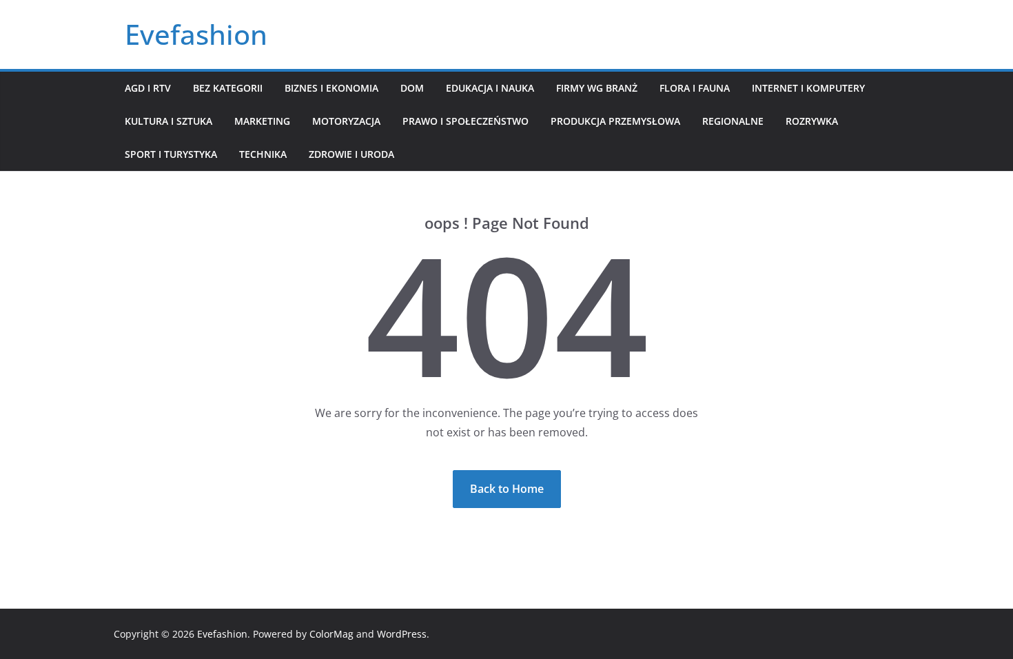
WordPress (402, 633)
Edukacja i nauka (490, 87)
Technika (263, 154)
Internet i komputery (808, 87)
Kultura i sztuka (168, 121)
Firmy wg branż (596, 87)
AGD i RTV (148, 87)
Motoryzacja (346, 121)
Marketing (262, 121)
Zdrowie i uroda (351, 154)
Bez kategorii (228, 87)
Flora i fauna (694, 87)
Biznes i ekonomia (331, 87)
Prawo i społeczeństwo (465, 121)
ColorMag (331, 633)
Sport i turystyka (171, 154)
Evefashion (196, 34)
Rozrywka (812, 121)
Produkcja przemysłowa (615, 121)
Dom (412, 87)
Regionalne (733, 121)
